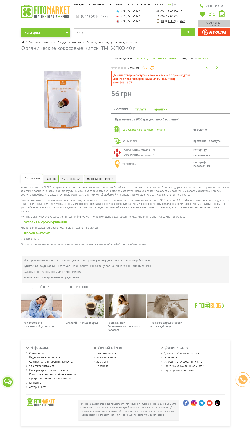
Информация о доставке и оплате (50, 370)
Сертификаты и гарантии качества (51, 361)
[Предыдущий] (206, 67)
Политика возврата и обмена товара (52, 374)
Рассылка (102, 366)
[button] (221, 14)
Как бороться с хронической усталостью (39, 324)
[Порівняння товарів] (212, 14)
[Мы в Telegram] (202, 402)
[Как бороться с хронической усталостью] (41, 306)
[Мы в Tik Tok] (217, 402)
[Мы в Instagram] (194, 402)
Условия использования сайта (183, 361)
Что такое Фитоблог (41, 366)
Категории (32, 33)
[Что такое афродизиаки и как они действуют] (167, 306)
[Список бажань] (202, 14)
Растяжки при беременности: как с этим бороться (124, 326)
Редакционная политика (44, 357)
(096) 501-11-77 (130, 11)
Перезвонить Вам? (173, 20)
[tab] (121, 109)
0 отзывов (133, 67)
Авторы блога (37, 387)
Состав (51, 178)
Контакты (35, 382)
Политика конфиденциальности (184, 366)
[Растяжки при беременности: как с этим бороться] (125, 306)
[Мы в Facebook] (186, 402)
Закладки (102, 361)
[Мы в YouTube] (210, 402)
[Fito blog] (209, 305)
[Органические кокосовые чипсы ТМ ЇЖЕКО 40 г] (63, 97)
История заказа (106, 357)
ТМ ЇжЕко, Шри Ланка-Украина (155, 58)
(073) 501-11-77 (130, 16)
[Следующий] (217, 67)
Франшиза (170, 357)
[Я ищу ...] (188, 32)
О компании (37, 353)
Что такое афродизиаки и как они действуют (166, 324)
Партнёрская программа (179, 370)
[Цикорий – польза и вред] (83, 306)
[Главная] (23, 42)
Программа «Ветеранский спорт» (50, 378)
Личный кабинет (107, 353)
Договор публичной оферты (181, 353)
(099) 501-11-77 (130, 21)
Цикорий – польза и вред (82, 322)
